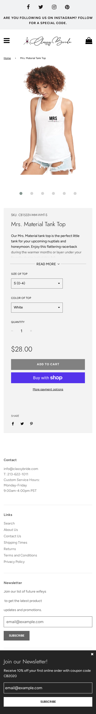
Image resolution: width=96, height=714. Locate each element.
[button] (21, 193)
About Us (11, 530)
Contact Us (12, 536)
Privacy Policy (14, 562)
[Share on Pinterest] (31, 423)
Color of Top (21, 298)
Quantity (18, 322)
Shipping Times (15, 542)
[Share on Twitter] (22, 423)
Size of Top (19, 274)
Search (9, 523)
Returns (10, 549)
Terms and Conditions (20, 555)
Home (7, 58)
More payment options (48, 389)
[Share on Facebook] (14, 423)
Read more (46, 264)
